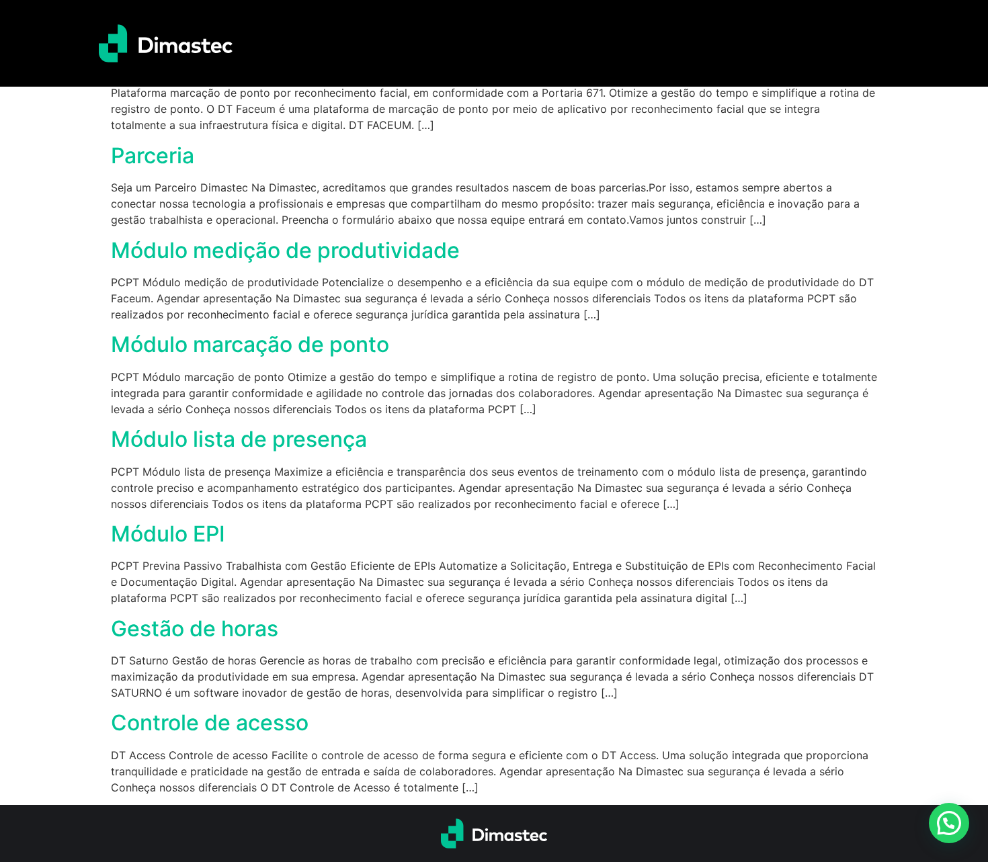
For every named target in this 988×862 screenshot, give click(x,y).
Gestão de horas (194, 628)
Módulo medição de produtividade (285, 250)
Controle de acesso (209, 722)
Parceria (152, 155)
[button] (949, 823)
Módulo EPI (168, 534)
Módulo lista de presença (239, 439)
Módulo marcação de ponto (250, 344)
